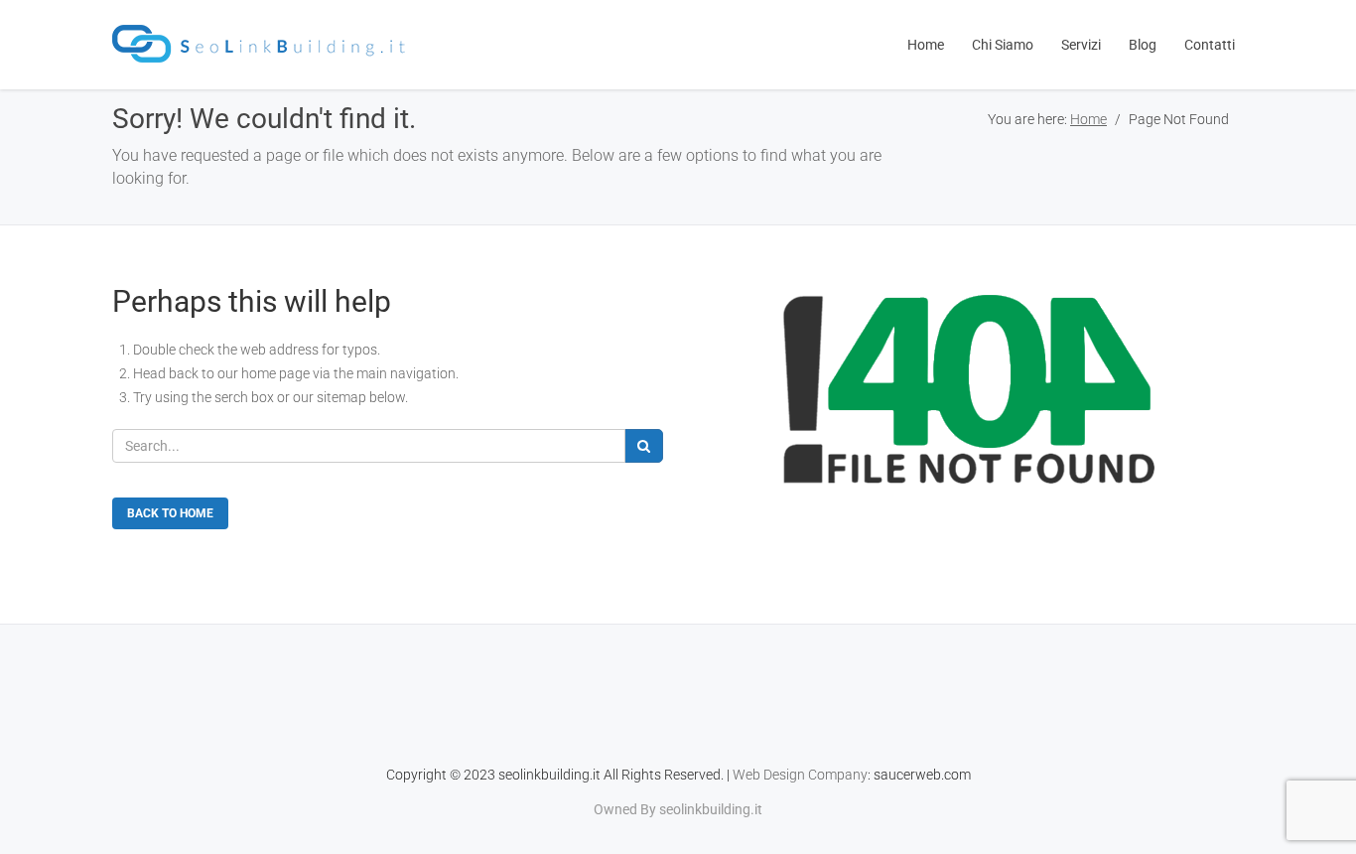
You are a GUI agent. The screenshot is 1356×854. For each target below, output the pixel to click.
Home (1088, 119)
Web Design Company (800, 775)
